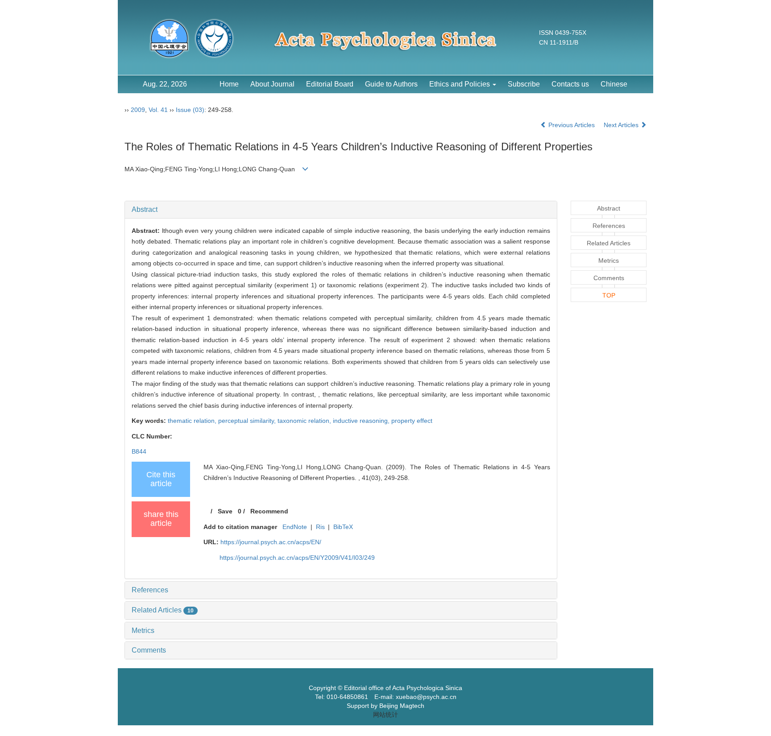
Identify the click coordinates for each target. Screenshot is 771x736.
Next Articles (622, 124)
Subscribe (524, 84)
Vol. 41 (158, 109)
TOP (608, 295)
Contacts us (570, 84)
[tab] (341, 209)
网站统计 (385, 714)
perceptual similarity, (248, 420)
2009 (138, 109)
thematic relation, (193, 420)
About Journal (272, 84)
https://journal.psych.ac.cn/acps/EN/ (270, 542)
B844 (139, 451)
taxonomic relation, (305, 420)
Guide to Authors (391, 84)
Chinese (614, 84)
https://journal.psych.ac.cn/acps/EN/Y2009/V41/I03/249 (297, 557)
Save (225, 511)
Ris (320, 526)
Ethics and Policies (460, 84)
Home (229, 84)
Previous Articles (572, 124)
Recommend (269, 511)
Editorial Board (329, 84)
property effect (411, 420)
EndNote (294, 526)
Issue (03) (190, 109)
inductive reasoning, (362, 420)
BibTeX (343, 526)
